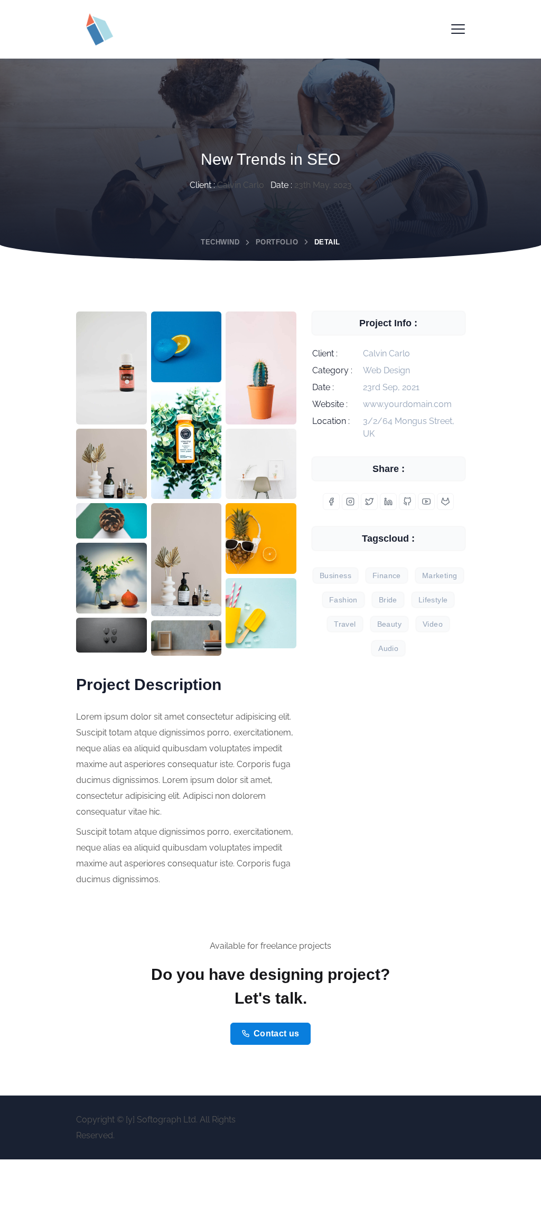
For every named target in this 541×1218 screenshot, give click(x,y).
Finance (386, 575)
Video (433, 624)
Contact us (277, 1033)
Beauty (389, 624)
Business (335, 575)
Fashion (343, 600)
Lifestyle (433, 600)
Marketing (440, 575)
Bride (388, 600)
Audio (388, 648)
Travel (345, 624)
